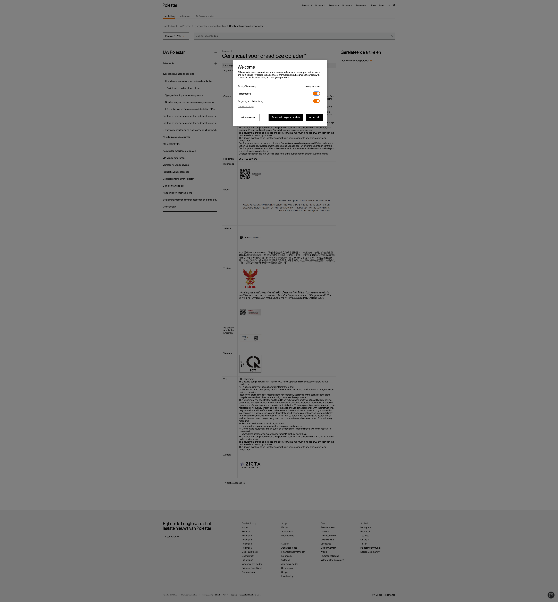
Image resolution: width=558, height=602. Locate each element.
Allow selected (248, 117)
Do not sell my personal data (286, 117)
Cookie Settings (246, 106)
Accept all (314, 117)
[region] (280, 93)
